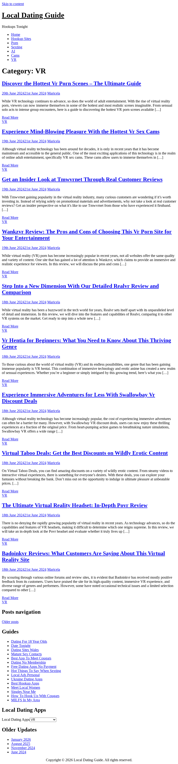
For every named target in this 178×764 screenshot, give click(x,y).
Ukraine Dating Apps (26, 679)
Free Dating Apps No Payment (33, 667)
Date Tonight (20, 646)
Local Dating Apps (16, 719)
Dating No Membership (28, 662)
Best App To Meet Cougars (31, 658)
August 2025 (20, 744)
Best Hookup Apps (25, 683)
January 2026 (21, 739)
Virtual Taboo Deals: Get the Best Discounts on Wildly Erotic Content (85, 453)
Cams (15, 55)
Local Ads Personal (25, 675)
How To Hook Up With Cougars (35, 696)
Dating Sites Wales (25, 650)
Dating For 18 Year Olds (29, 641)
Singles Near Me (23, 692)
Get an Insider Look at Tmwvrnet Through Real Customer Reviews (82, 179)
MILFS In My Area (25, 700)
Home (15, 34)
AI (13, 51)
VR (13, 60)
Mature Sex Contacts (26, 654)
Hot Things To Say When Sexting (36, 671)
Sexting (16, 47)
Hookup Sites (21, 39)
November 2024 (23, 748)
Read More (10, 117)
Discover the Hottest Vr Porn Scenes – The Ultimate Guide (71, 83)
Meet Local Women (25, 687)
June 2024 (18, 752)
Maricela (53, 93)
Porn (14, 43)
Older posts (10, 622)
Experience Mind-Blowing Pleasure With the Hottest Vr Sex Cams (80, 131)
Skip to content (13, 4)
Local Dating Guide (33, 15)
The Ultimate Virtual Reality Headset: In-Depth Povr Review (74, 505)
